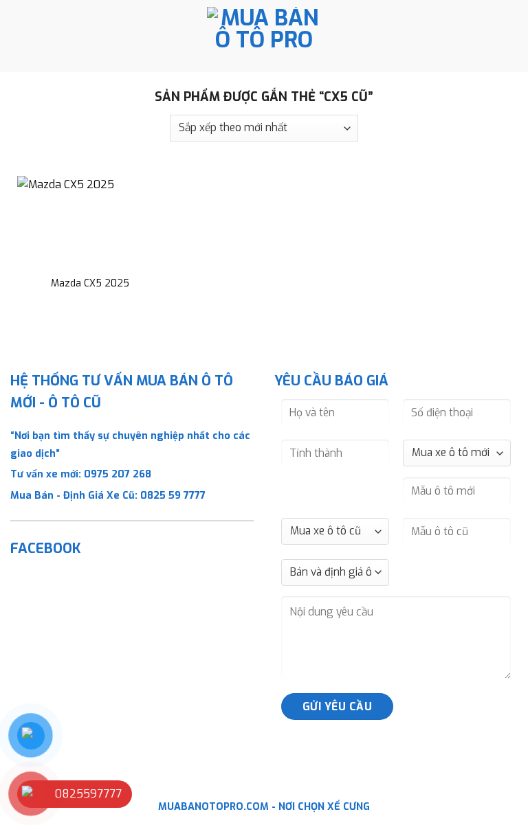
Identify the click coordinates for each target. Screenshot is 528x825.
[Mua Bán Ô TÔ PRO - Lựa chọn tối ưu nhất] (264, 36)
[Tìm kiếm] (512, 36)
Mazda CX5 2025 (90, 284)
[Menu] (18, 36)
